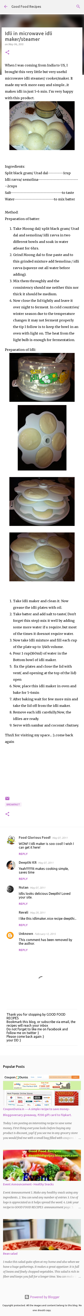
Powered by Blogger (44, 1297)
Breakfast (13, 804)
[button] (7, 52)
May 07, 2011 (59, 837)
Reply (23, 854)
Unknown (26, 933)
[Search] (78, 6)
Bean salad (10, 1253)
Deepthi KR (27, 862)
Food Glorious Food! (35, 837)
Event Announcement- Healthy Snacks (28, 1184)
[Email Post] (7, 800)
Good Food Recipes (26, 6)
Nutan (23, 887)
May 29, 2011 (37, 912)
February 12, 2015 (45, 933)
